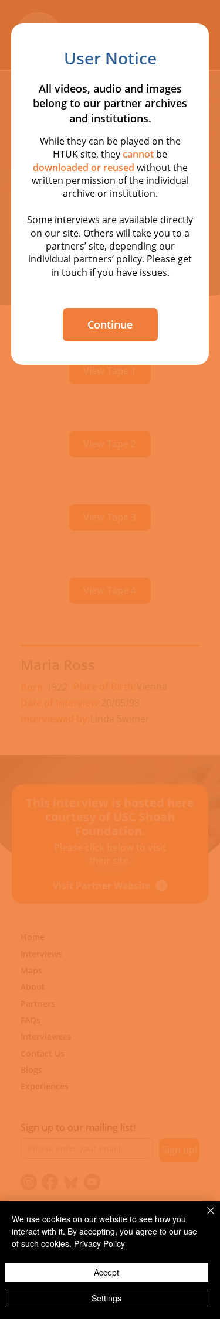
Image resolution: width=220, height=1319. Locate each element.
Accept (106, 1272)
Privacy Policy (99, 1243)
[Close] (203, 1218)
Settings (106, 1298)
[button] (110, 324)
